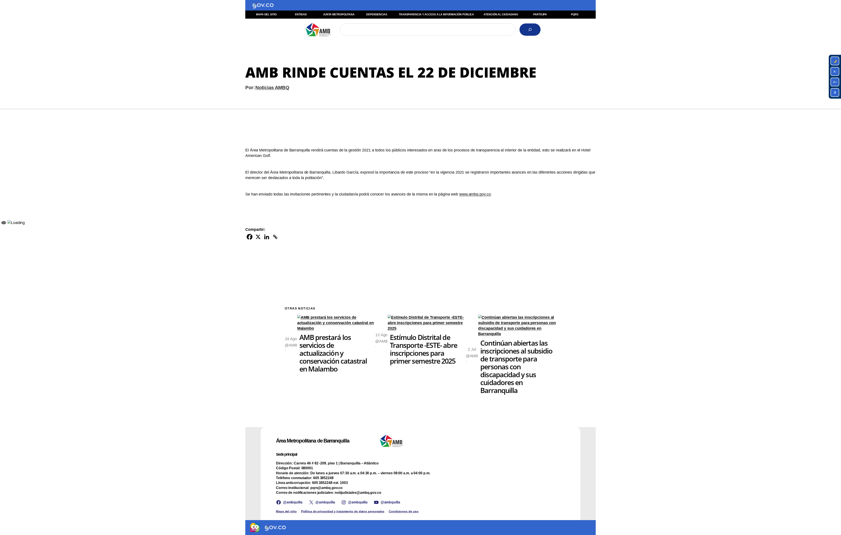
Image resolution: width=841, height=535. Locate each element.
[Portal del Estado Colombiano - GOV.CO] (263, 5)
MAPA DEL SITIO (266, 14)
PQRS (574, 14)
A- (835, 71)
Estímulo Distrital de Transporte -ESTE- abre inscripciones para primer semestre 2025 (423, 349)
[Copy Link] (275, 237)
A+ (835, 82)
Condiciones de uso (404, 511)
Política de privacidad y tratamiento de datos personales (342, 511)
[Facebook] (249, 237)
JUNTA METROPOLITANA (339, 14)
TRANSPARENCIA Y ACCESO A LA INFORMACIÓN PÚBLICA (436, 14)
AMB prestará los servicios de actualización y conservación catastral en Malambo (333, 353)
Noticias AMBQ (272, 87)
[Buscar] (530, 29)
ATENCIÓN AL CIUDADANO (501, 14)
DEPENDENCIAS (376, 14)
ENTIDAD (301, 14)
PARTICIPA (540, 14)
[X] (258, 237)
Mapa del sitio (286, 511)
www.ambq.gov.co (475, 194)
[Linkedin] (266, 237)
